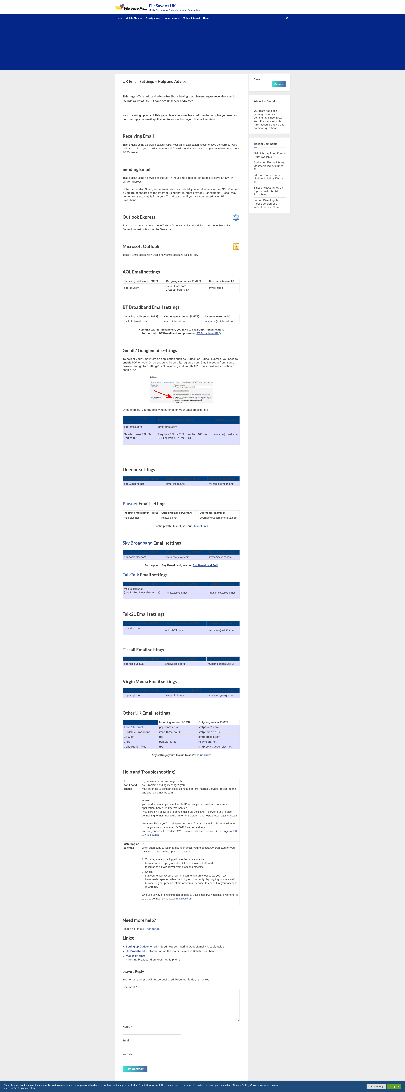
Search (258, 79)
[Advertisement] (202, 45)
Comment (130, 987)
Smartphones (153, 18)
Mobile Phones (134, 18)
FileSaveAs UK (162, 5)
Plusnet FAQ (200, 526)
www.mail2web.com (180, 898)
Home (119, 18)
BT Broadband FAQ (208, 333)
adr (256, 175)
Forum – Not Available (269, 155)
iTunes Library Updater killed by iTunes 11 (269, 166)
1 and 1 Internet (133, 727)
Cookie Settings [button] (376, 1086)
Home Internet (172, 18)
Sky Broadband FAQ (205, 565)
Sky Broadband (138, 543)
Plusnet (130, 503)
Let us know (203, 755)
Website (128, 1054)
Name (127, 1026)
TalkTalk (131, 574)
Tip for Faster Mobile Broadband (266, 192)
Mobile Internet (191, 18)
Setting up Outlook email (141, 946)
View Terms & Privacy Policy (19, 1088)
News (206, 18)
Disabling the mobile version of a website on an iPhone (267, 204)
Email (127, 1040)
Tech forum (152, 928)
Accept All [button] (394, 1086)
